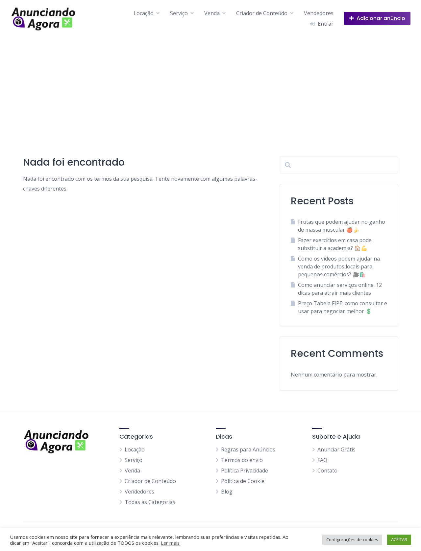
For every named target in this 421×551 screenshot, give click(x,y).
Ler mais (170, 543)
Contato (327, 470)
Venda (212, 13)
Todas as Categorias (150, 502)
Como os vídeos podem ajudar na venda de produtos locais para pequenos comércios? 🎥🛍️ (339, 266)
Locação (144, 13)
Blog (227, 491)
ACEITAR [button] (399, 539)
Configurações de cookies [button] (352, 539)
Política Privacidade (244, 470)
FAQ (322, 460)
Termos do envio (242, 460)
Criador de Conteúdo (261, 13)
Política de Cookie (242, 481)
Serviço (179, 13)
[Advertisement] (210, 86)
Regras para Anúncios (248, 449)
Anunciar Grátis (336, 449)
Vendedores (319, 13)
